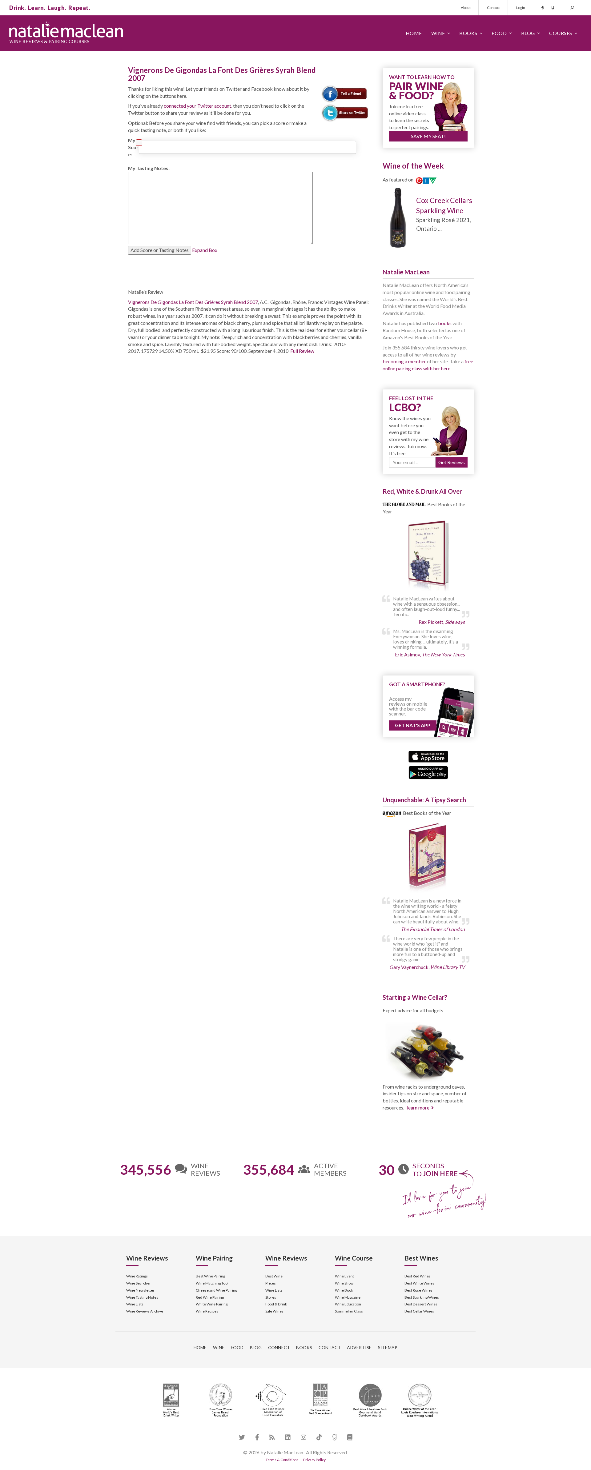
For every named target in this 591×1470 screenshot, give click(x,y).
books (445, 323)
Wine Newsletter (140, 1290)
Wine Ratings (137, 1276)
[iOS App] (428, 756)
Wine (438, 33)
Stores (270, 1297)
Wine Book (344, 1290)
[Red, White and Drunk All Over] (428, 556)
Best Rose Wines (418, 1290)
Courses (560, 33)
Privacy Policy (314, 1459)
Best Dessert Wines (420, 1304)
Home (414, 33)
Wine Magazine (347, 1297)
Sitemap (388, 1347)
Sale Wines (274, 1311)
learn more (418, 1107)
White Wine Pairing (211, 1304)
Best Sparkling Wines (421, 1297)
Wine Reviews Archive (144, 1311)
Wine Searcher (138, 1283)
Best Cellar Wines (419, 1311)
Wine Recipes (207, 1311)
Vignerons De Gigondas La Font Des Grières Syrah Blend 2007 (193, 302)
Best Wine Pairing (210, 1276)
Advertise (359, 1347)
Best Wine (274, 1276)
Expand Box (204, 250)
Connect (279, 1347)
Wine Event (344, 1276)
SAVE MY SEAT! (428, 136)
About (466, 7)
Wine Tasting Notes (142, 1297)
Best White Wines (419, 1283)
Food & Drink (276, 1304)
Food (499, 33)
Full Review (302, 351)
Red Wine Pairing (210, 1297)
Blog (528, 33)
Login (520, 7)
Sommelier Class (349, 1311)
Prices (270, 1283)
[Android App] (428, 772)
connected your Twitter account (197, 106)
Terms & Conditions (282, 1459)
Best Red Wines (417, 1276)
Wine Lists (134, 1304)
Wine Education (348, 1304)
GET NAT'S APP (412, 725)
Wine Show (344, 1283)
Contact (493, 7)
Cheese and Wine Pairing (216, 1290)
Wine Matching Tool (212, 1283)
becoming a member (404, 361)
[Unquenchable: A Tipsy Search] (428, 859)
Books (468, 33)
